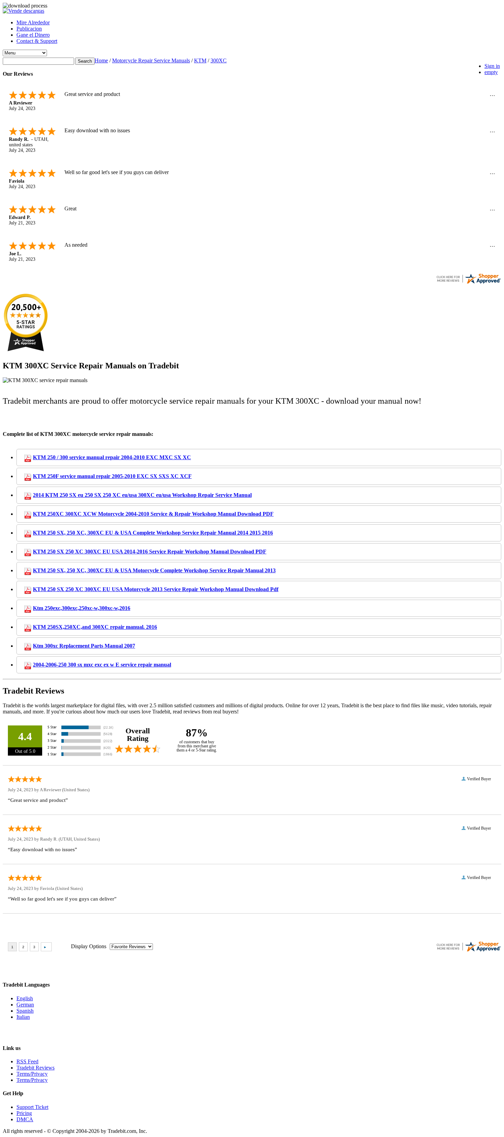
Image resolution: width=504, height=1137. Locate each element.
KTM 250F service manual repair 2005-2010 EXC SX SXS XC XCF (112, 476)
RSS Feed (27, 1061)
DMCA (24, 1119)
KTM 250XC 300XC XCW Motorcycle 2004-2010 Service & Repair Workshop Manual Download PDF (153, 514)
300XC (219, 60)
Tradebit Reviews (35, 1068)
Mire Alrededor (33, 22)
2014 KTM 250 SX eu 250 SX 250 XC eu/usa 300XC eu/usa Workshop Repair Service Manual (142, 495)
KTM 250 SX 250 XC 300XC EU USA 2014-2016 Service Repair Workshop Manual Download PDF (149, 551)
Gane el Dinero (33, 35)
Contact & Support (36, 41)
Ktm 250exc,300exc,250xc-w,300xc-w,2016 (81, 608)
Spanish (25, 1011)
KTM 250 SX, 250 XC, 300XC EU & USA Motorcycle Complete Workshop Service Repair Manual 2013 (154, 570)
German (25, 1004)
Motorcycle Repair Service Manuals (151, 60)
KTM (200, 60)
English (24, 998)
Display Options (88, 946)
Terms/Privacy (32, 1074)
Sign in (492, 66)
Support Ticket (32, 1107)
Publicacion (29, 29)
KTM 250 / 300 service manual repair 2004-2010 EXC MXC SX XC (112, 457)
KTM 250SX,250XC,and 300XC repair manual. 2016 (95, 627)
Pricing (24, 1113)
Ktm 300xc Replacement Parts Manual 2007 (84, 646)
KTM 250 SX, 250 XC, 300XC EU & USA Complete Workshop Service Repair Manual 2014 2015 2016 (153, 533)
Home (101, 60)
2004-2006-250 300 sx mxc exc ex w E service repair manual (102, 665)
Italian (23, 1017)
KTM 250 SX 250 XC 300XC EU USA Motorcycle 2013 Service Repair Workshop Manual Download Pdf (155, 589)
